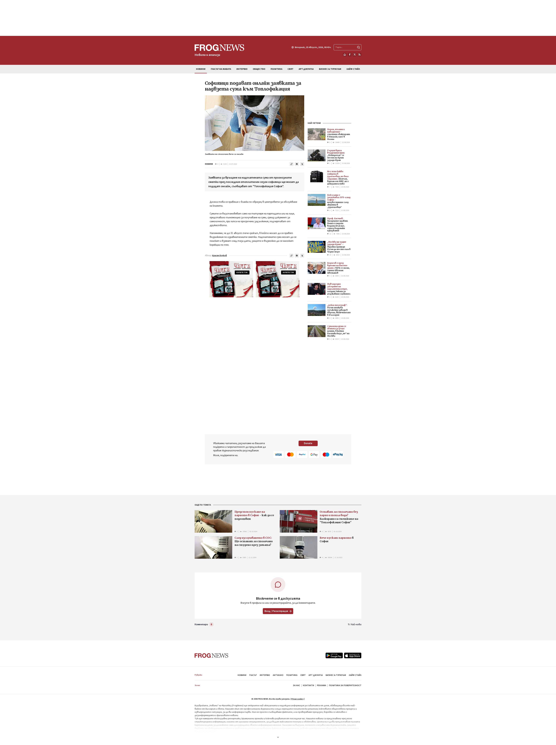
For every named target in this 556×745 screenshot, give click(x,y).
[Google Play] (334, 655)
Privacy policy (297, 699)
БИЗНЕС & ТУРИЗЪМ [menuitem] (330, 69)
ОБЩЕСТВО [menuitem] (259, 69)
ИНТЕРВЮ (265, 675)
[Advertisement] (278, 17)
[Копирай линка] (291, 164)
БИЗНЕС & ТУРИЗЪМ (336, 675)
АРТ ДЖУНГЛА (316, 675)
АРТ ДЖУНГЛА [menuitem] (306, 69)
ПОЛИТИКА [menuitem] (276, 69)
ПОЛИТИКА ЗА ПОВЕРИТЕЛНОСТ (345, 685)
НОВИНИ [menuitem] (200, 69)
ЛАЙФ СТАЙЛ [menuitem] (353, 69)
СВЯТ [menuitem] (290, 69)
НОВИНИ (209, 164)
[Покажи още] (278, 737)
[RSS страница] (359, 54)
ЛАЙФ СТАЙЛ (355, 675)
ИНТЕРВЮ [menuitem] (241, 69)
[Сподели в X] (302, 164)
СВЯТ (303, 675)
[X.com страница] (354, 54)
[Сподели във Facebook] (297, 164)
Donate (308, 443)
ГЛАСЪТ (253, 675)
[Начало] (345, 54)
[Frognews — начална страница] (211, 655)
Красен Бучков (219, 255)
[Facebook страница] (350, 54)
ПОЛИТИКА (291, 675)
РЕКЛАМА (321, 685)
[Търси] (358, 47)
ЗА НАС (296, 685)
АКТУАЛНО (278, 675)
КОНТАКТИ (308, 685)
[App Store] (352, 655)
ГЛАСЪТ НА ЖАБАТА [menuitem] (221, 69)
